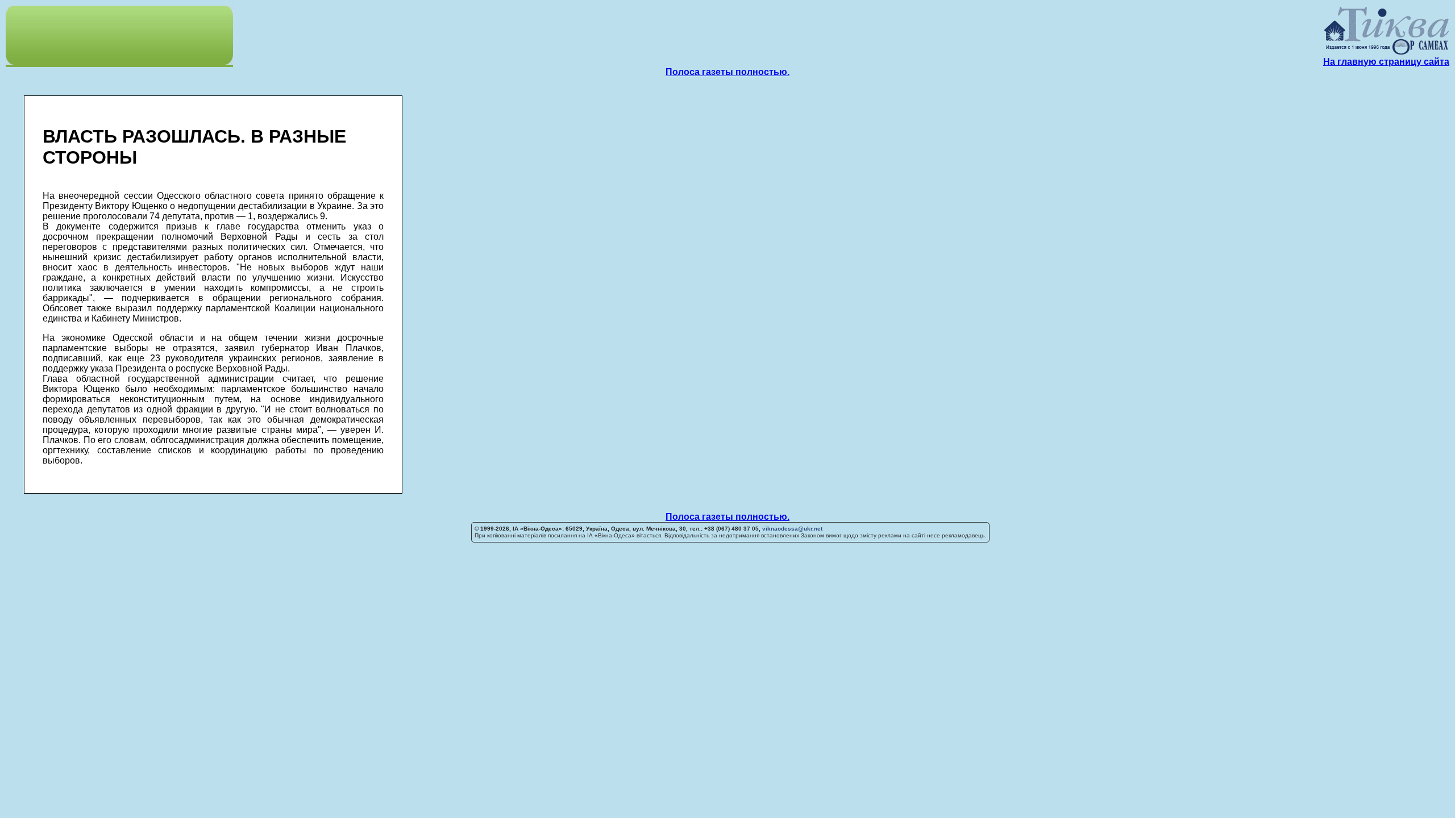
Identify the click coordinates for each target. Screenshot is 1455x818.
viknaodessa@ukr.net (792, 528)
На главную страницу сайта (1386, 61)
